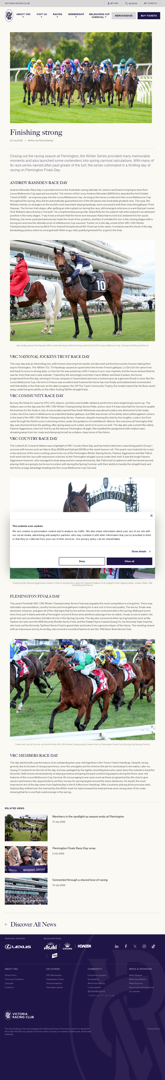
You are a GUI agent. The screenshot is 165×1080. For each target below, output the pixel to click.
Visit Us (42, 14)
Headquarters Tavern (55, 979)
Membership (76, 14)
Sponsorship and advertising (141, 987)
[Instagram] (144, 946)
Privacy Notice (154, 1028)
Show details (139, 551)
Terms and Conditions (14, 979)
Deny (82, 561)
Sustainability (93, 979)
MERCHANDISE (124, 15)
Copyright (9, 983)
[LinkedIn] (117, 946)
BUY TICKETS (149, 15)
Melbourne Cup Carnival (99, 15)
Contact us (9, 987)
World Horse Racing (96, 983)
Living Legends (94, 987)
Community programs (97, 975)
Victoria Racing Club (17, 3)
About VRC (23, 14)
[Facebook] (126, 946)
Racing (57, 14)
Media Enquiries (136, 983)
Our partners (134, 991)
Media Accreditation (137, 979)
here (117, 539)
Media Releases (135, 975)
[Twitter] (135, 946)
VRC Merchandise (54, 975)
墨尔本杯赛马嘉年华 (96, 991)
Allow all (129, 561)
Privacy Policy (11, 975)
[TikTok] (153, 946)
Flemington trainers (54, 987)
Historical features (54, 983)
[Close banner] (151, 515)
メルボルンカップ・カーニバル (101, 995)
